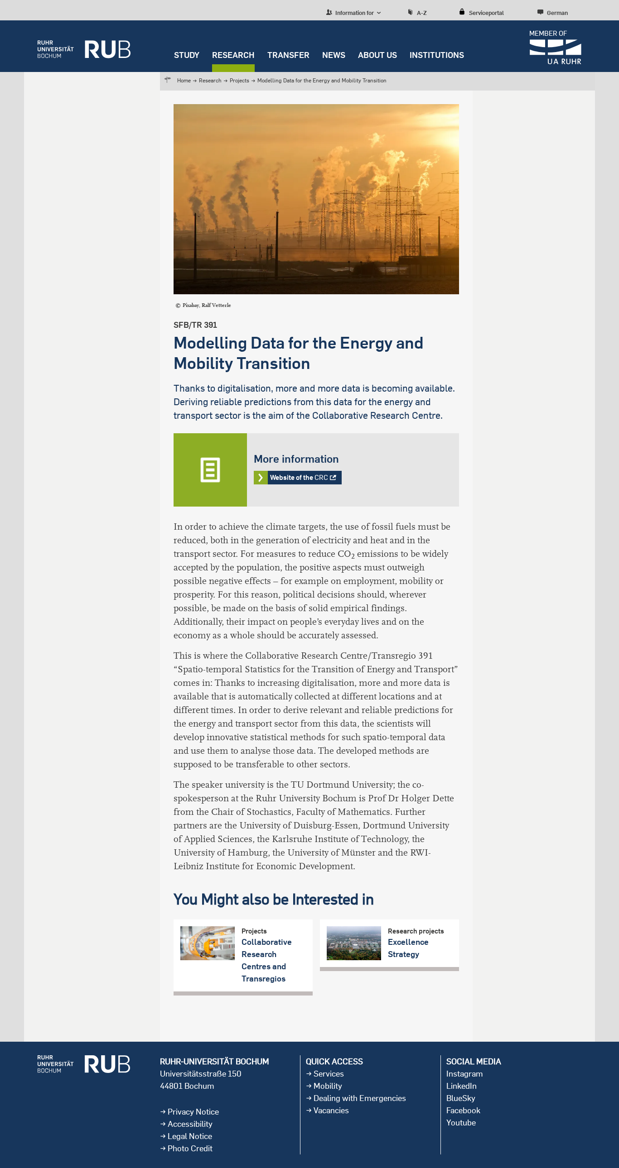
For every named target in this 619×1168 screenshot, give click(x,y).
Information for (354, 12)
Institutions (437, 55)
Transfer (288, 55)
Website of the (316, 470)
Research (233, 55)
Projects (239, 80)
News (333, 55)
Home (184, 80)
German (557, 12)
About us (377, 55)
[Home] (84, 46)
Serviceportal (486, 12)
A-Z (422, 12)
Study (186, 55)
